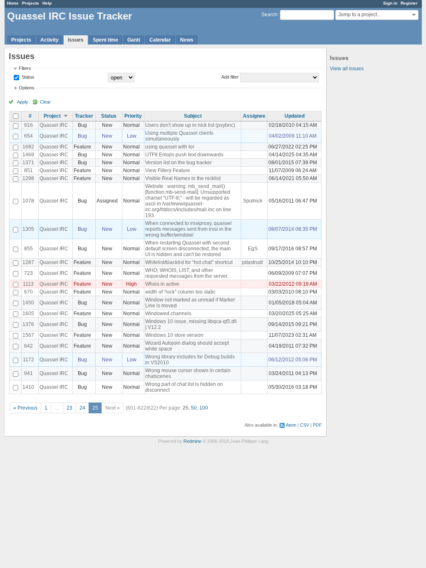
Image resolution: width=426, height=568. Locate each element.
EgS (253, 249)
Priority (133, 116)
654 (28, 136)
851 (28, 170)
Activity (49, 40)
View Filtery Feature (167, 170)
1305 (28, 229)
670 (28, 292)
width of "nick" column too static (180, 292)
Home (13, 3)
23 (69, 408)
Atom (291, 424)
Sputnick (253, 201)
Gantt (133, 40)
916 (28, 125)
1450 (28, 303)
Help (47, 3)
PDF (317, 424)
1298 (28, 178)
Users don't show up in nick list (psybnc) (190, 125)
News (186, 40)
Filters (25, 68)
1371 (28, 162)
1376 (28, 324)
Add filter (230, 76)
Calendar (160, 40)
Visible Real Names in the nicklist (182, 178)
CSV (304, 424)
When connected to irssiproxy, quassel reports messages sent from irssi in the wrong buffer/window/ (188, 229)
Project (52, 116)
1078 (28, 201)
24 (82, 408)
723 (28, 273)
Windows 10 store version (174, 335)
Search (269, 14)
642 (28, 346)
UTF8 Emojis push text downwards (184, 155)
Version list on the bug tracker (178, 162)
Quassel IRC (54, 125)
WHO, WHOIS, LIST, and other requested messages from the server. (186, 273)
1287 (28, 262)
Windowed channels (168, 313)
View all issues (347, 69)
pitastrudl (252, 262)
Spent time (105, 40)
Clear (45, 101)
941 (28, 373)
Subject (193, 116)
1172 (28, 360)
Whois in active (162, 284)
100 (203, 408)
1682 (28, 147)
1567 (28, 335)
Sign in (390, 3)
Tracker (84, 116)
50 (194, 408)
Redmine (192, 441)
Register (409, 3)
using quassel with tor (169, 147)
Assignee (254, 116)
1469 (28, 155)
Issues (76, 40)
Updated (295, 116)
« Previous (25, 408)
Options (27, 87)
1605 (28, 313)
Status (27, 76)
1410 (28, 387)
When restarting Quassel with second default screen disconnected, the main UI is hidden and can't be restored (188, 248)
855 (28, 249)
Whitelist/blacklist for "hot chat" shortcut (189, 262)
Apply (22, 101)
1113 (28, 284)
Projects (30, 3)
